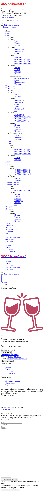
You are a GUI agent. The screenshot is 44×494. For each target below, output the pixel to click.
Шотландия (18, 180)
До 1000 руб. (19, 57)
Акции (8, 245)
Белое (16, 41)
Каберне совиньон (21, 78)
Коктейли (9, 249)
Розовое (17, 45)
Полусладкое (19, 49)
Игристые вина (11, 229)
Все (15, 111)
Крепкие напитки (12, 182)
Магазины (9, 241)
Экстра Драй (19, 109)
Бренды (8, 247)
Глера (16, 135)
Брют (16, 107)
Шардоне (18, 84)
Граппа (8, 227)
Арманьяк (9, 225)
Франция (17, 72)
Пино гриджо (19, 82)
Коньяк (8, 141)
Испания (17, 74)
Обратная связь (7, 361)
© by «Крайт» (6, 409)
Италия (17, 68)
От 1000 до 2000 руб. (22, 59)
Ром (6, 233)
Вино (7, 33)
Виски (7, 162)
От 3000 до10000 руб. (22, 64)
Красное (17, 43)
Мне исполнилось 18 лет (10, 490)
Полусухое (18, 51)
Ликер (7, 223)
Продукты (9, 207)
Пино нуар (18, 137)
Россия (17, 70)
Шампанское (10, 86)
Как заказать (10, 251)
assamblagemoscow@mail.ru (17, 359)
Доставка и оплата (12, 237)
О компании (10, 239)
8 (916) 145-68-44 (7, 17)
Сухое (16, 53)
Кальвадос (9, 231)
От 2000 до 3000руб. (22, 62)
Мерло (17, 80)
